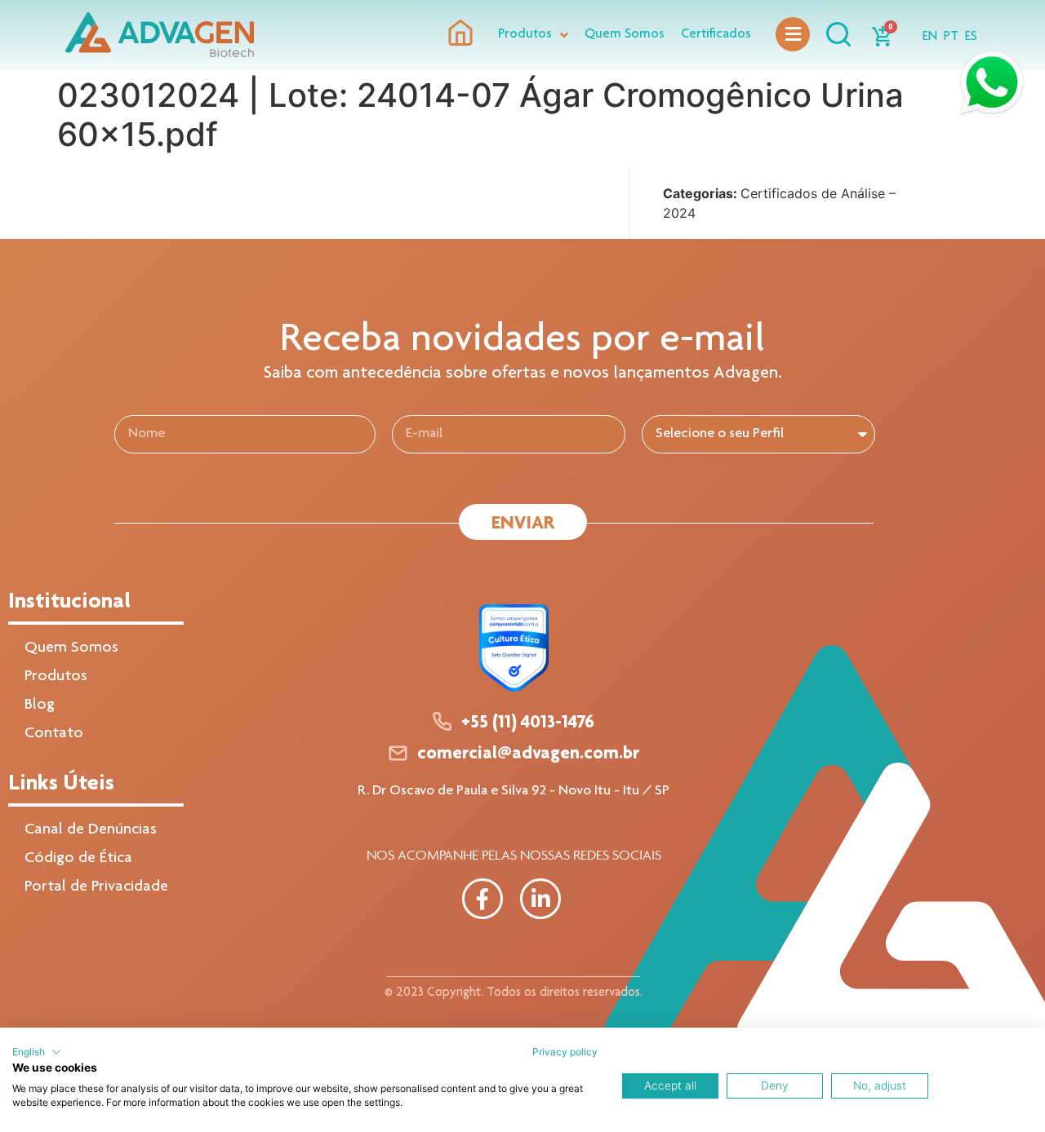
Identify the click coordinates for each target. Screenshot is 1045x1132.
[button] (36, 1052)
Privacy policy (565, 1052)
